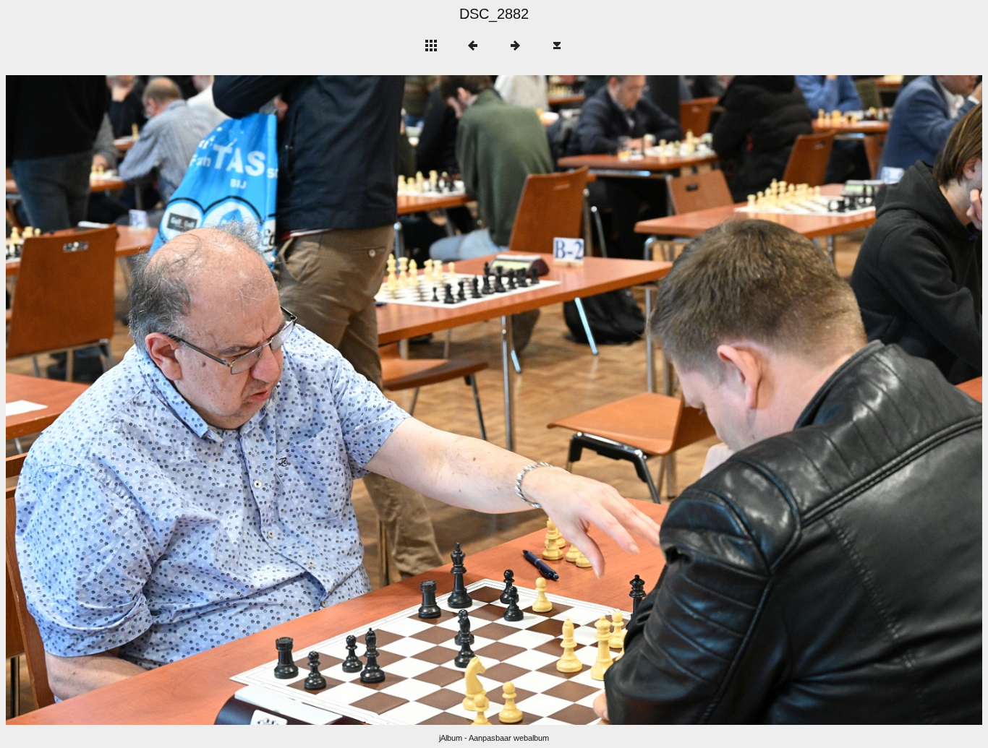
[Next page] (689, 400)
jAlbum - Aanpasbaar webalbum (494, 738)
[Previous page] (201, 400)
